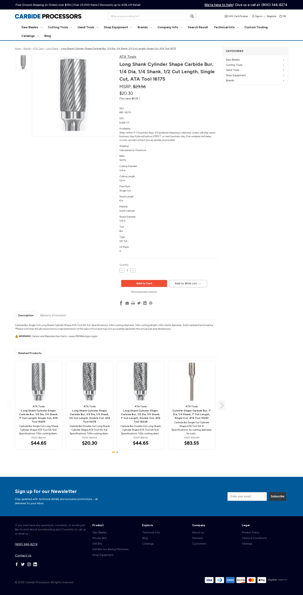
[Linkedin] (145, 303)
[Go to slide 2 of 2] (117, 452)
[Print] (133, 303)
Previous (8, 405)
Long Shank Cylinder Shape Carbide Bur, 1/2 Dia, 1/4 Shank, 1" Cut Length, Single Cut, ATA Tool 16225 (38, 416)
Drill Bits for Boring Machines (110, 549)
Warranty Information (53, 315)
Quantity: (124, 264)
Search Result (198, 27)
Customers (199, 543)
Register (272, 16)
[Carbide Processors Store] (48, 16)
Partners (197, 538)
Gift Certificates (238, 16)
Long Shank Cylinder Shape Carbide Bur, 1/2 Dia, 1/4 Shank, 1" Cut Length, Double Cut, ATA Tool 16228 (140, 416)
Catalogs (28, 36)
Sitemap (247, 543)
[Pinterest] (151, 303)
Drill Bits (97, 543)
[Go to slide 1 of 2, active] (113, 452)
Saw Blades (30, 27)
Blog (47, 36)
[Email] (127, 303)
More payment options (144, 291)
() (284, 16)
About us (198, 532)
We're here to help (218, 5)
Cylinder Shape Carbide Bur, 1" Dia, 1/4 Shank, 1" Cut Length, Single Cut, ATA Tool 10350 (191, 414)
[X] (139, 303)
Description (26, 315)
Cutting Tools (58, 27)
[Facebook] (121, 303)
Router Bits (99, 538)
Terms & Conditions (254, 538)
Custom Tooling (256, 27)
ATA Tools (127, 56)
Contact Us (23, 555)
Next (221, 405)
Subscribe (277, 496)
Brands (143, 27)
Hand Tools (86, 27)
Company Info (168, 27)
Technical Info (224, 27)
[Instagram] (29, 564)
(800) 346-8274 (26, 544)
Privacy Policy (250, 532)
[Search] (192, 16)
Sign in (258, 16)
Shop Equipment (116, 27)
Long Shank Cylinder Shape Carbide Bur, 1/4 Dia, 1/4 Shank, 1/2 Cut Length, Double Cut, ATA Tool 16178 (89, 416)
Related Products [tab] (30, 353)
